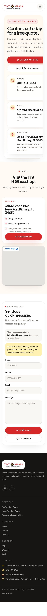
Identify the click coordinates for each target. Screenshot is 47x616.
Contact (5, 534)
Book (4, 554)
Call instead (25, 439)
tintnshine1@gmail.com (19, 224)
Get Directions (25, 236)
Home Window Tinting (11, 511)
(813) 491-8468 (16, 219)
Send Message (23, 430)
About (4, 527)
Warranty (5, 550)
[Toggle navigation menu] (40, 7)
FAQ (3, 546)
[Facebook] (12, 488)
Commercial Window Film (12, 515)
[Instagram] (5, 488)
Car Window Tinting (10, 507)
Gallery (5, 530)
